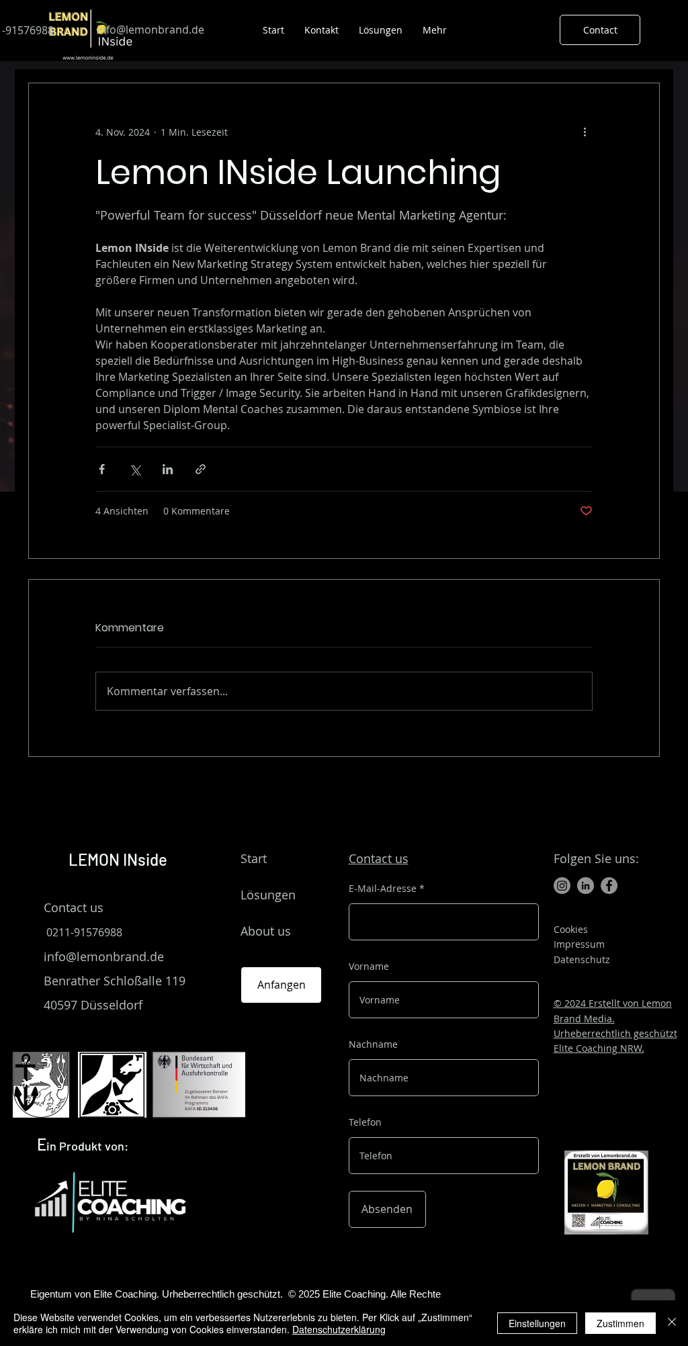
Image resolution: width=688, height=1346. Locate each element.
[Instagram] (562, 885)
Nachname (373, 1044)
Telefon (365, 1122)
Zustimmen (620, 1323)
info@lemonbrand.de (104, 956)
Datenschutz (582, 959)
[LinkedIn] (585, 885)
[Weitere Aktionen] (584, 132)
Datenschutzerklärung (339, 1329)
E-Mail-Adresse (383, 888)
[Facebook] (609, 885)
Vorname (369, 966)
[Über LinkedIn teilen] (167, 469)
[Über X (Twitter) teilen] (134, 469)
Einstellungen (537, 1323)
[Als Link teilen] (200, 469)
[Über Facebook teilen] (101, 469)
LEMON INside (120, 859)
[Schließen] (672, 1323)
